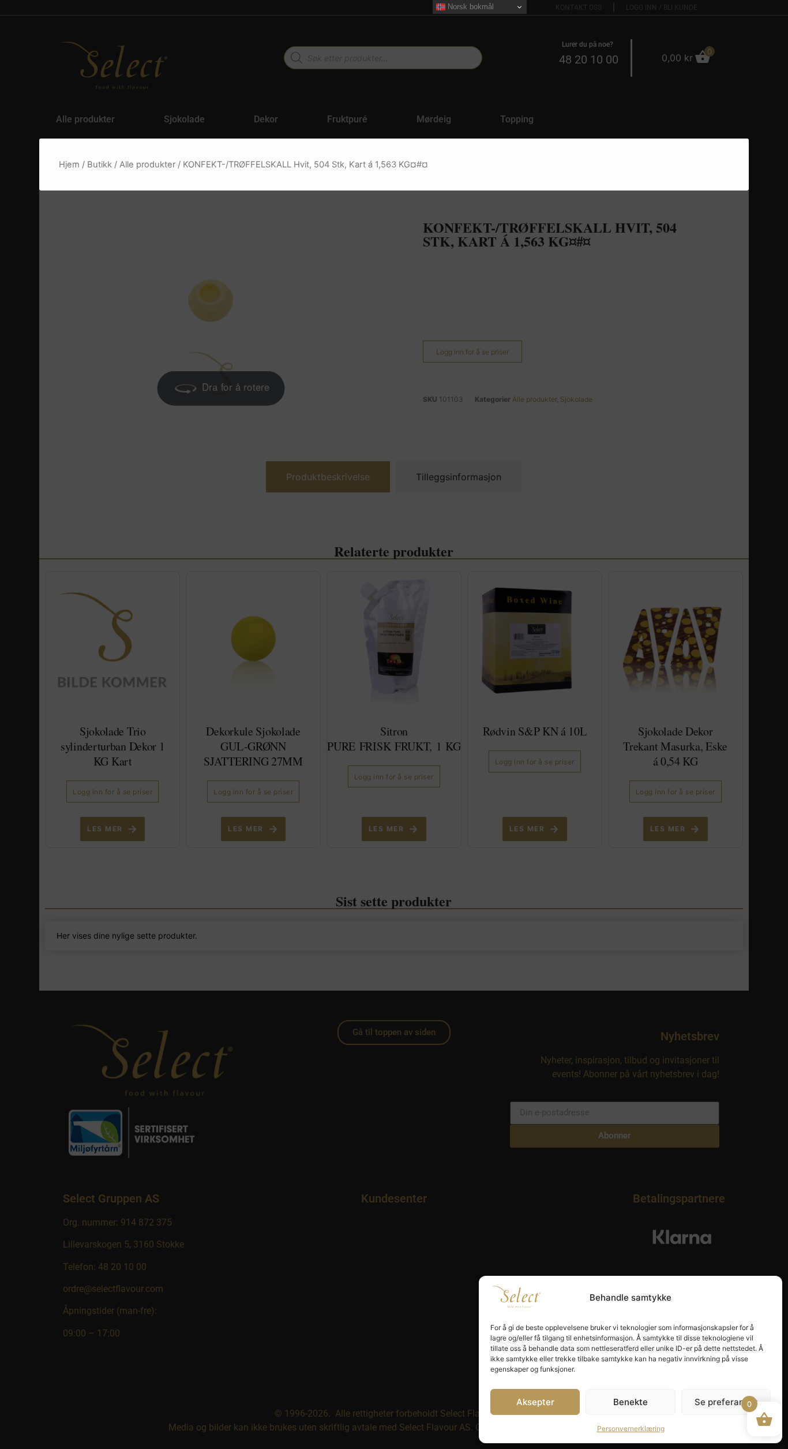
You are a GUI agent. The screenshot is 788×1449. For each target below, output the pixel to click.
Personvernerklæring (631, 1428)
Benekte (630, 1401)
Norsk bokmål (469, 6)
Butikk (99, 164)
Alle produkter (147, 164)
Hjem (69, 164)
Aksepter (535, 1401)
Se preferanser (726, 1401)
